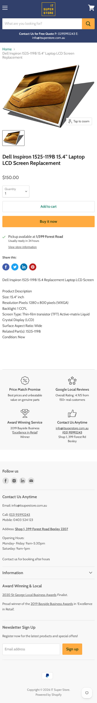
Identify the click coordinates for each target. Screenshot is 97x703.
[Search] (88, 23)
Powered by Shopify (49, 694)
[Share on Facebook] (5, 266)
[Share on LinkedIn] (23, 266)
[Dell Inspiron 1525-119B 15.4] (13, 138)
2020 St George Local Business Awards (29, 595)
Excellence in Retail (24, 432)
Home (7, 49)
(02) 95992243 (19, 514)
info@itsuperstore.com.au (72, 428)
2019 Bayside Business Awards (52, 604)
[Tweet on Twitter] (14, 266)
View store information (22, 247)
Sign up (72, 649)
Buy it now (48, 221)
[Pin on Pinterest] (32, 266)
